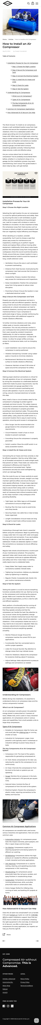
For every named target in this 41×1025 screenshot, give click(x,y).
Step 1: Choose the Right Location (24, 66)
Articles (11, 39)
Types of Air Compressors (21, 99)
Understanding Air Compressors (18, 92)
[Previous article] (4, 941)
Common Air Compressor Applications (20, 109)
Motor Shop (6, 985)
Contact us (13, 915)
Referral (5, 989)
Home (5, 39)
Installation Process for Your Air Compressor (22, 63)
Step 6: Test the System (20, 89)
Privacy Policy (24, 982)
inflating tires (23, 732)
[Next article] (37, 941)
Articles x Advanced (9, 979)
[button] (20, 59)
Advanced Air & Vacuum (21, 1019)
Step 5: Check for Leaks (20, 85)
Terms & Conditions (26, 985)
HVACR (5, 992)
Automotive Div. (8, 982)
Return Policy (24, 979)
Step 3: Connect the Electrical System (25, 76)
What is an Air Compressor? (22, 96)
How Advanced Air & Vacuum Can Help (21, 112)
